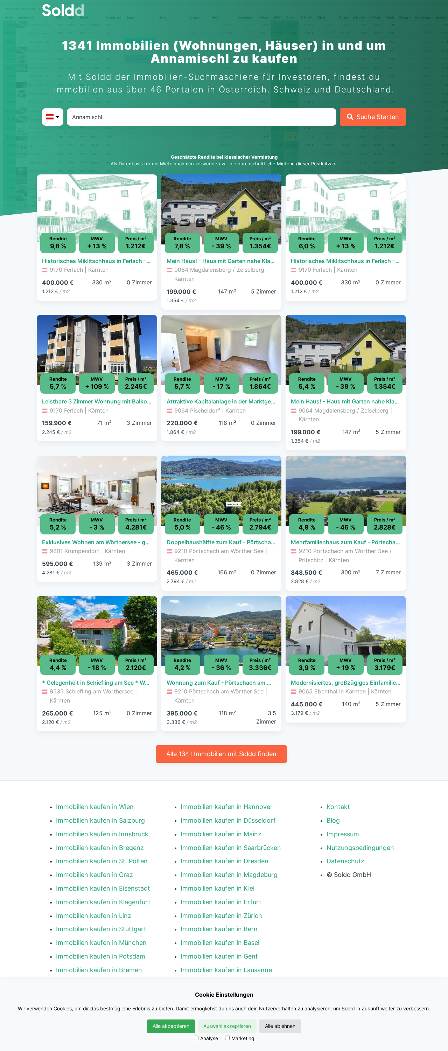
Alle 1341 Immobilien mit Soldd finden (221, 754)
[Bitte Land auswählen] (52, 117)
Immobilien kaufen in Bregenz (100, 847)
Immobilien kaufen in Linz (93, 915)
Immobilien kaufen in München (101, 942)
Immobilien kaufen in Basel (220, 942)
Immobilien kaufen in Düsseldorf (228, 820)
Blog (333, 820)
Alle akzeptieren (171, 1026)
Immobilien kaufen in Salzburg (100, 820)
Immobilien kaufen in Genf (219, 956)
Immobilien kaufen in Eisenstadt (103, 888)
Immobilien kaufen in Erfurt (221, 902)
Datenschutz (345, 861)
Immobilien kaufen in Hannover (227, 806)
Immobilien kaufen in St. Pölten (102, 861)
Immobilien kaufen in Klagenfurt (103, 902)
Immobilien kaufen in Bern (219, 929)
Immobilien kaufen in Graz (94, 874)
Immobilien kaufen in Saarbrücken (231, 847)
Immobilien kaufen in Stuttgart (101, 929)
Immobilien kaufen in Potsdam (100, 956)
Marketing (242, 1038)
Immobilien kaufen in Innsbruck (102, 834)
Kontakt (338, 806)
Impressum (343, 834)
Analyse (209, 1038)
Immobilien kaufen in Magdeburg (229, 874)
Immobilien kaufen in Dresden (224, 861)
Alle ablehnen (280, 1026)
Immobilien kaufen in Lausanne (226, 970)
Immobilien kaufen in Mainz (221, 834)
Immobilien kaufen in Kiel (217, 888)
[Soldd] (68, 10)
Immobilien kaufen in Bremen (99, 970)
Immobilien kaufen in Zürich (221, 915)
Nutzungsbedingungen (360, 847)
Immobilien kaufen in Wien (95, 806)
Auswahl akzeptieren (227, 1026)
